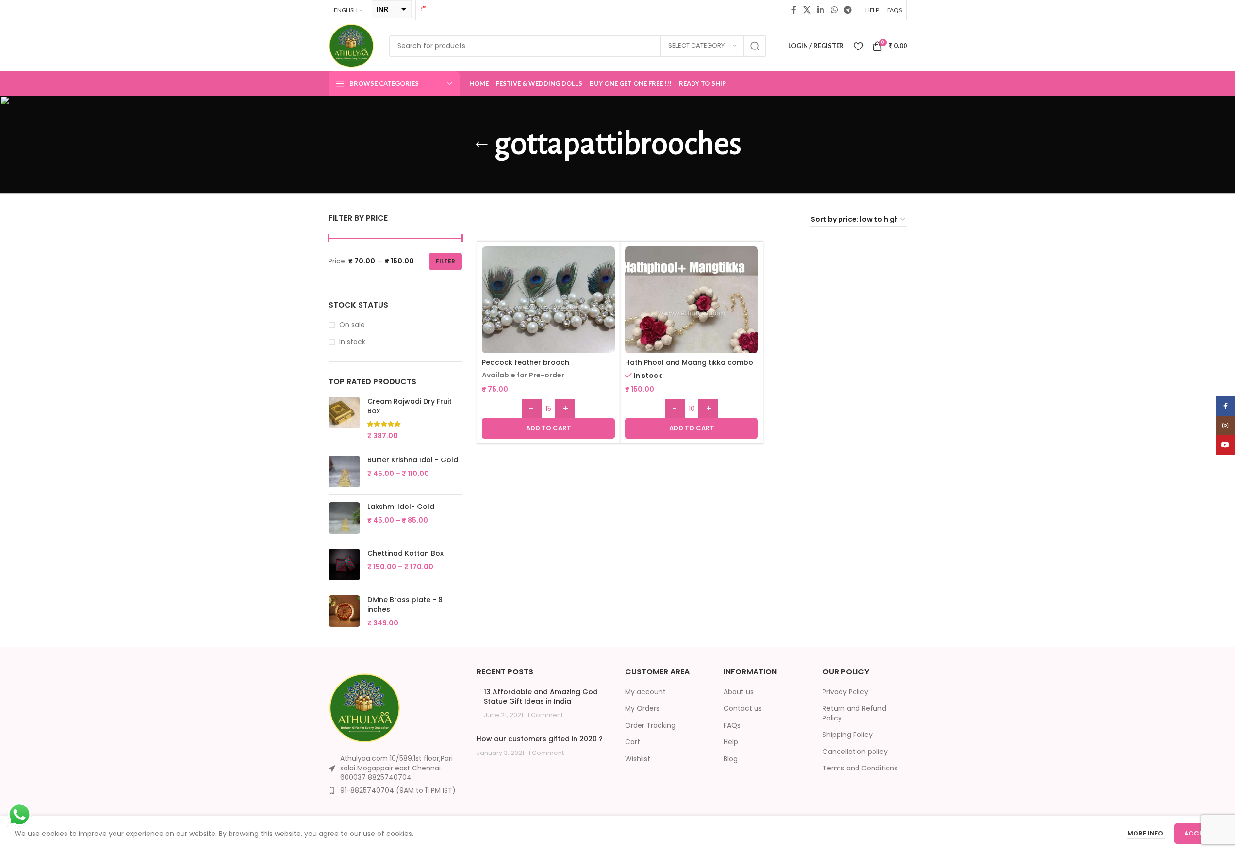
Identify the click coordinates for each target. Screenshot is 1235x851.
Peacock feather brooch (525, 362)
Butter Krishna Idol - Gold (412, 460)
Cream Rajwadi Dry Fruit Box (409, 406)
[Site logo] (352, 45)
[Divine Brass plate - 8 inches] (344, 611)
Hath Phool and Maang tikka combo (689, 362)
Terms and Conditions (860, 768)
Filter (445, 261)
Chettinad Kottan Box (405, 553)
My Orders (642, 708)
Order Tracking (650, 725)
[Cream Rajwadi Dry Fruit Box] (344, 419)
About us (739, 692)
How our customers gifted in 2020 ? (540, 739)
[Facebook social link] (794, 9)
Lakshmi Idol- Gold (400, 506)
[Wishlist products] (858, 46)
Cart (632, 742)
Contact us (743, 708)
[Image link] (365, 707)
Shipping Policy (848, 734)
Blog (731, 759)
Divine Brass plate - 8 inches (405, 604)
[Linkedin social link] (820, 9)
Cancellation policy (855, 751)
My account (645, 692)
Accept (1197, 833)
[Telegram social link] (847, 9)
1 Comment (545, 715)
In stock (352, 341)
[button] (548, 428)
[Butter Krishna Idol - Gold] (344, 471)
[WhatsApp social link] (833, 9)
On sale (352, 324)
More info (1146, 833)
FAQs (732, 725)
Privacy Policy (845, 692)
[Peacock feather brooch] (548, 306)
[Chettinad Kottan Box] (344, 564)
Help (731, 742)
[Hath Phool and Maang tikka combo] (691, 312)
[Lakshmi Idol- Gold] (344, 518)
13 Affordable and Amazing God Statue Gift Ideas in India (541, 696)
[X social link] (807, 9)
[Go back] (482, 144)
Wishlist (637, 759)
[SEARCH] (755, 46)
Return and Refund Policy (854, 713)
